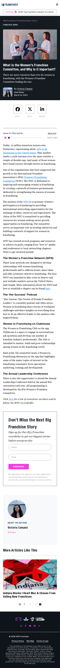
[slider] (9, 138)
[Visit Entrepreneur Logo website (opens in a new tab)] (18, 619)
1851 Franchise (9, 21)
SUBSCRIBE (18, 466)
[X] (39, 626)
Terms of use (42, 641)
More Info (52, 133)
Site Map (30, 641)
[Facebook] (25, 626)
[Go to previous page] (20, 604)
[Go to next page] (40, 604)
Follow (13, 532)
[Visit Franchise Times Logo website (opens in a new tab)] (26, 619)
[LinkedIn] (34, 626)
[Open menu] (57, 4)
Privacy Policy (18, 641)
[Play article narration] (5, 138)
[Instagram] (21, 626)
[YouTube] (30, 626)
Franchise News (24, 21)
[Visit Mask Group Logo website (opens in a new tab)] (32, 619)
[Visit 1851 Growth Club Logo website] (40, 619)
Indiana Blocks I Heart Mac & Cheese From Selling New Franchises (29, 594)
